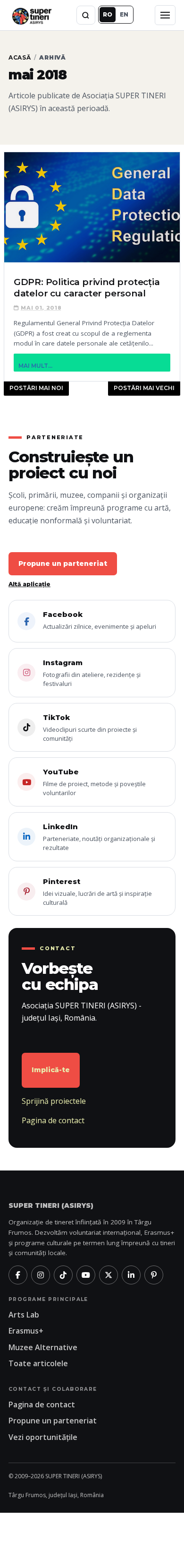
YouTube (94, 782)
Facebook (99, 620)
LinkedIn (99, 837)
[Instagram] (40, 1275)
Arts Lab (23, 1314)
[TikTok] (63, 1275)
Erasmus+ (25, 1331)
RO (107, 14)
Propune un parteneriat (62, 563)
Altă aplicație (29, 584)
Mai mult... (35, 365)
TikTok (90, 728)
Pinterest (97, 892)
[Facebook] (17, 1275)
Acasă (19, 57)
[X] (108, 1275)
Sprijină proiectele (54, 1101)
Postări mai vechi (144, 387)
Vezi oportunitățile (42, 1437)
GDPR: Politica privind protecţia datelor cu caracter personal (87, 288)
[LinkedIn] (131, 1275)
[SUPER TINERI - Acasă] (31, 15)
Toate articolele (38, 1363)
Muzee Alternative (42, 1347)
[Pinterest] (153, 1275)
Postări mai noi (36, 387)
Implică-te (51, 1070)
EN (124, 14)
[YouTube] (85, 1275)
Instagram (92, 673)
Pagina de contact (53, 1120)
